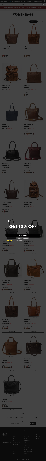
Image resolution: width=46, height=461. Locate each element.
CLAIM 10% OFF (23, 235)
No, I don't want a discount (23, 238)
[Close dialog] (43, 4)
